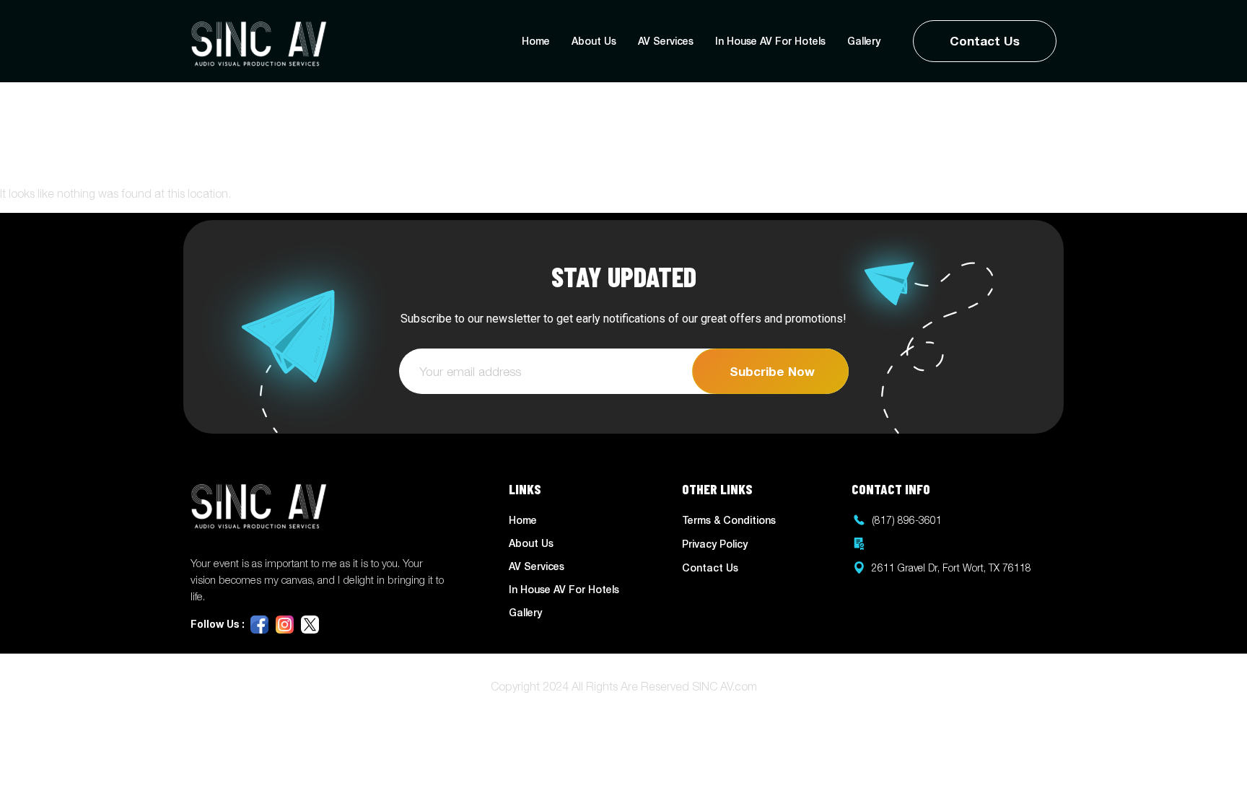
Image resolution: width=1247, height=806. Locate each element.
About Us (594, 41)
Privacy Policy (715, 544)
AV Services (665, 41)
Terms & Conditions (729, 520)
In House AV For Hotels (770, 41)
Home (536, 41)
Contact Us (985, 40)
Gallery (863, 41)
